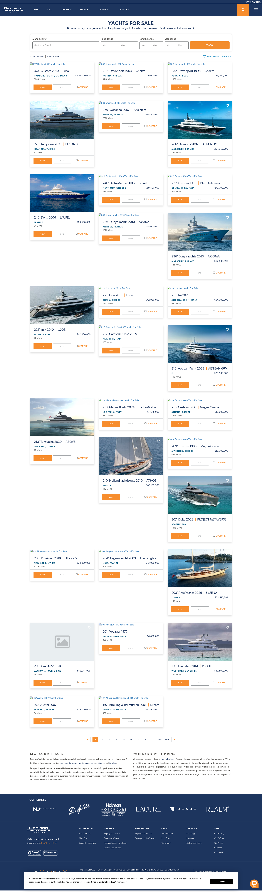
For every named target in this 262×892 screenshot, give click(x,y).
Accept (221, 882)
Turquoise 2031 (56, 144)
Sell (49, 9)
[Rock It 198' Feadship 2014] (200, 642)
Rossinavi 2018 (55, 558)
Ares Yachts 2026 (194, 592)
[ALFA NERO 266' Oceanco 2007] (200, 120)
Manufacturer (39, 38)
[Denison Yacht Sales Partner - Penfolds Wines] (79, 809)
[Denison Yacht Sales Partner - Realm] (217, 809)
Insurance (190, 838)
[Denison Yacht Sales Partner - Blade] (183, 809)
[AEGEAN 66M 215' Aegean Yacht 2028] (200, 344)
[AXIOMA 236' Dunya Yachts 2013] (200, 232)
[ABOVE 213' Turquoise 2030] (62, 417)
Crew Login (166, 843)
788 (160, 739)
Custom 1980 (195, 183)
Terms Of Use (156, 870)
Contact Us (218, 852)
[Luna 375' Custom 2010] (62, 63)
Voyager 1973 (115, 631)
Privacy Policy (117, 870)
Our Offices (219, 838)
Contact (124, 9)
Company (104, 9)
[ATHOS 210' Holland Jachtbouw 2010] (131, 456)
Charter (66, 9)
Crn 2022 (48, 666)
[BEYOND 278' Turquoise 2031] (62, 120)
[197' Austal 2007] (62, 697)
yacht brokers (168, 759)
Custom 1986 (195, 407)
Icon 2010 (50, 329)
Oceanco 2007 (124, 109)
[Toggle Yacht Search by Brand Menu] (243, 10)
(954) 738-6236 (49, 843)
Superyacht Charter (112, 834)
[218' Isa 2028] (200, 288)
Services (85, 9)
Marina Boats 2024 (131, 407)
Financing (190, 834)
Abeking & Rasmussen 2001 (131, 704)
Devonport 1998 (192, 71)
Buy (36, 9)
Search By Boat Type (87, 843)
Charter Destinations (112, 848)
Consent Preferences (138, 870)
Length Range (146, 38)
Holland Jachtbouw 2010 (129, 480)
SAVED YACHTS (252, 1)
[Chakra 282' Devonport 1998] (200, 63)
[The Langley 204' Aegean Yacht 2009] (131, 551)
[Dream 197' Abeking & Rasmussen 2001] (131, 697)
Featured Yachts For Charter (115, 843)
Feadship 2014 (191, 666)
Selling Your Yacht (194, 843)
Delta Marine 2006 (125, 183)
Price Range (107, 38)
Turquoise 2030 (55, 441)
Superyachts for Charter (145, 838)
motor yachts (78, 763)
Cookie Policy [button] (59, 882)
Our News (218, 843)
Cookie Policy (172, 870)
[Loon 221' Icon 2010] (131, 288)
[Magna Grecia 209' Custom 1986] (200, 439)
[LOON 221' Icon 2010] (62, 305)
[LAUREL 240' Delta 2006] (62, 193)
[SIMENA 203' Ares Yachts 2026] (200, 568)
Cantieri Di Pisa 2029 (120, 334)
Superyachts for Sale (143, 834)
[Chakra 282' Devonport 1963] (131, 63)
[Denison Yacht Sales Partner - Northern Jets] (44, 809)
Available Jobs (167, 834)
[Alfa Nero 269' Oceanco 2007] (131, 102)
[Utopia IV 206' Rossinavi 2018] (62, 551)
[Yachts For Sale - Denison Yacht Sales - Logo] (11, 10)
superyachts (65, 763)
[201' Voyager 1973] (131, 624)
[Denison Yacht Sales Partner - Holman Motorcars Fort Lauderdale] (113, 809)
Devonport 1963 (124, 71)
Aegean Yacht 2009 (129, 558)
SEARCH (210, 45)
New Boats (83, 838)
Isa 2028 (180, 295)
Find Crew (165, 838)
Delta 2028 (198, 519)
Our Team (218, 848)
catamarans (90, 763)
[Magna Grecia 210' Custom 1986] (200, 400)
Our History (219, 834)
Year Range (170, 38)
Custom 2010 (51, 71)
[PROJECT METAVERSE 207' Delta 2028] (200, 495)
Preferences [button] (121, 882)
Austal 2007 (45, 704)
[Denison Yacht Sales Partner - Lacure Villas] (148, 809)
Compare (83, 87)
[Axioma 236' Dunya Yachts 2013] (131, 214)
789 (167, 739)
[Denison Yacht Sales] (38, 829)
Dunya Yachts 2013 (126, 222)
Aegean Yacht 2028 (199, 368)
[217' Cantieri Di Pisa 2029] (131, 326)
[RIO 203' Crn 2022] (62, 642)
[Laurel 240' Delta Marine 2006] (131, 175)
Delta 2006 (52, 217)
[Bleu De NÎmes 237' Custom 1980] (200, 175)
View (42, 87)
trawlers (112, 763)
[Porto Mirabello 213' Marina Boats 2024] (131, 400)
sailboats (100, 763)
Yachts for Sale (85, 834)
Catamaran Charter (112, 838)
